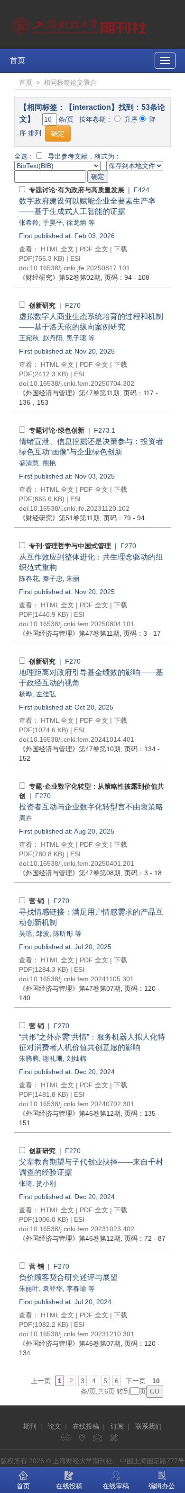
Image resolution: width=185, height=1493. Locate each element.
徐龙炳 (76, 222)
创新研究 (42, 305)
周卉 (25, 818)
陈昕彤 (63, 933)
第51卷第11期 (59, 518)
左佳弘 (46, 694)
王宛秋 (29, 338)
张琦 (25, 1183)
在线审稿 (115, 1486)
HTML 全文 (57, 249)
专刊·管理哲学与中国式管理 (70, 546)
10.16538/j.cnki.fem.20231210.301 (82, 1334)
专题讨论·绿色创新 (56, 430)
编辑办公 (161, 1486)
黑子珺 (76, 338)
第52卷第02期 (60, 277)
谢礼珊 (53, 1058)
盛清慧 (29, 463)
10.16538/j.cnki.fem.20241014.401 (82, 739)
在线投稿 (86, 1426)
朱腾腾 (29, 1058)
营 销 (36, 901)
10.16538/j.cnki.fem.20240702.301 (82, 1104)
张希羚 (29, 222)
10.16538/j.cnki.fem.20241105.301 (82, 979)
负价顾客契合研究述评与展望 (68, 1277)
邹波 (42, 933)
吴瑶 (25, 933)
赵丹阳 (53, 338)
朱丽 (73, 578)
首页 (17, 60)
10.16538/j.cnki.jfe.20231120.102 (80, 508)
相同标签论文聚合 (70, 82)
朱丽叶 (29, 1288)
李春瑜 (76, 1288)
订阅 (117, 1426)
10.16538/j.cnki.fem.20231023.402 (82, 1229)
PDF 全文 (94, 249)
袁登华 (53, 1288)
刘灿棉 (76, 1058)
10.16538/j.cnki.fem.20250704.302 (82, 383)
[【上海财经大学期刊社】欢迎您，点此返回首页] (80, 23)
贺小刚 (46, 1183)
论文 (54, 1426)
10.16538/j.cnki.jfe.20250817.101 (80, 268)
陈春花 (29, 578)
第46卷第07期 (69, 1343)
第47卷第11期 (69, 393)
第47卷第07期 (69, 988)
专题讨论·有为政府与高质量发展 (76, 190)
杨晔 (25, 694)
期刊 (30, 1426)
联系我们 (148, 1426)
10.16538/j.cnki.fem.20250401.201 (82, 863)
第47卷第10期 (69, 749)
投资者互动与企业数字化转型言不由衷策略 (91, 807)
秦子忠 (53, 578)
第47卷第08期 (69, 873)
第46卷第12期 (69, 1113)
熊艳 (49, 463)
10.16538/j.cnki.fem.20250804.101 (82, 624)
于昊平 (53, 222)
